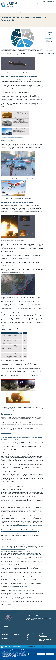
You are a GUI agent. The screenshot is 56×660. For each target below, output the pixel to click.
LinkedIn (52, 1)
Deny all (41, 654)
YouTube (51, 1)
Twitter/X (27, 636)
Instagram (53, 1)
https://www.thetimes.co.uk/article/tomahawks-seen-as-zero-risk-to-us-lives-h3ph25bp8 (20, 531)
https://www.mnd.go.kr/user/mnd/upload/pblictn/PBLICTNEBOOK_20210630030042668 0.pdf (20, 580)
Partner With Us (45, 1)
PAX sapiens (5, 638)
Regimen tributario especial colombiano (45, 640)
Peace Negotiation (49, 50)
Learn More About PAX (6, 626)
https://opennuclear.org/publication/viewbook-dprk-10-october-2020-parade (18, 598)
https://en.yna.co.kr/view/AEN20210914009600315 (23, 590)
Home (3, 12)
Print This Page (49, 38)
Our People (34, 7)
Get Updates (52, 3)
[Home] (9, 4)
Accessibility (42, 637)
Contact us (51, 7)
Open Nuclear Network (50, 53)
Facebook (27, 640)
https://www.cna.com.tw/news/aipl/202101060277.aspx (29, 554)
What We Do (20, 7)
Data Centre (17, 634)
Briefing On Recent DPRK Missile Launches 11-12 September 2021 (14, 12)
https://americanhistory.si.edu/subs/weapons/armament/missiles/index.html (25, 520)
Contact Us (49, 1)
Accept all (50, 654)
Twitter (54, 1)
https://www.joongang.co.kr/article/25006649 (17, 586)
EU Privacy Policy (43, 636)
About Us (27, 7)
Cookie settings (32, 654)
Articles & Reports (42, 7)
